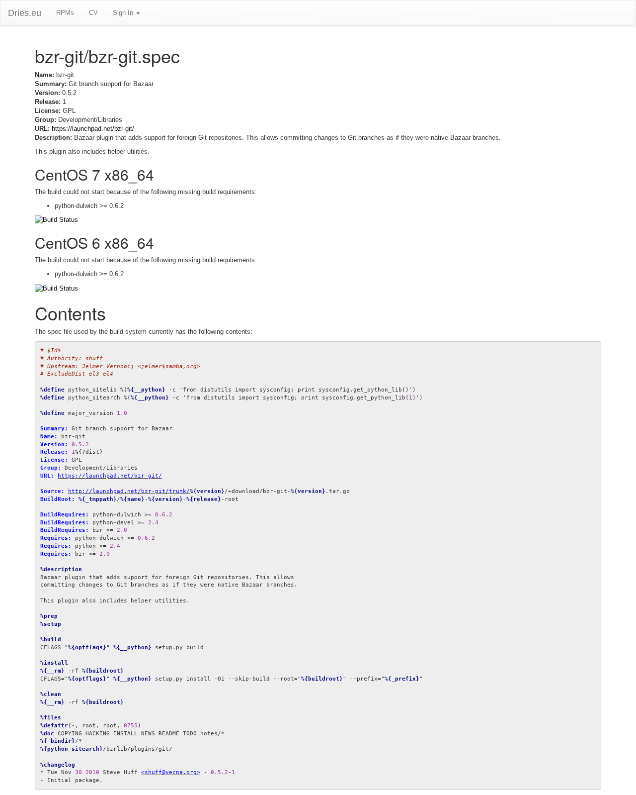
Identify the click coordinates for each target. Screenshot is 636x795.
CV (93, 12)
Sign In (124, 12)
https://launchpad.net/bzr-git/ (93, 128)
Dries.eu (24, 13)
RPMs (65, 12)
